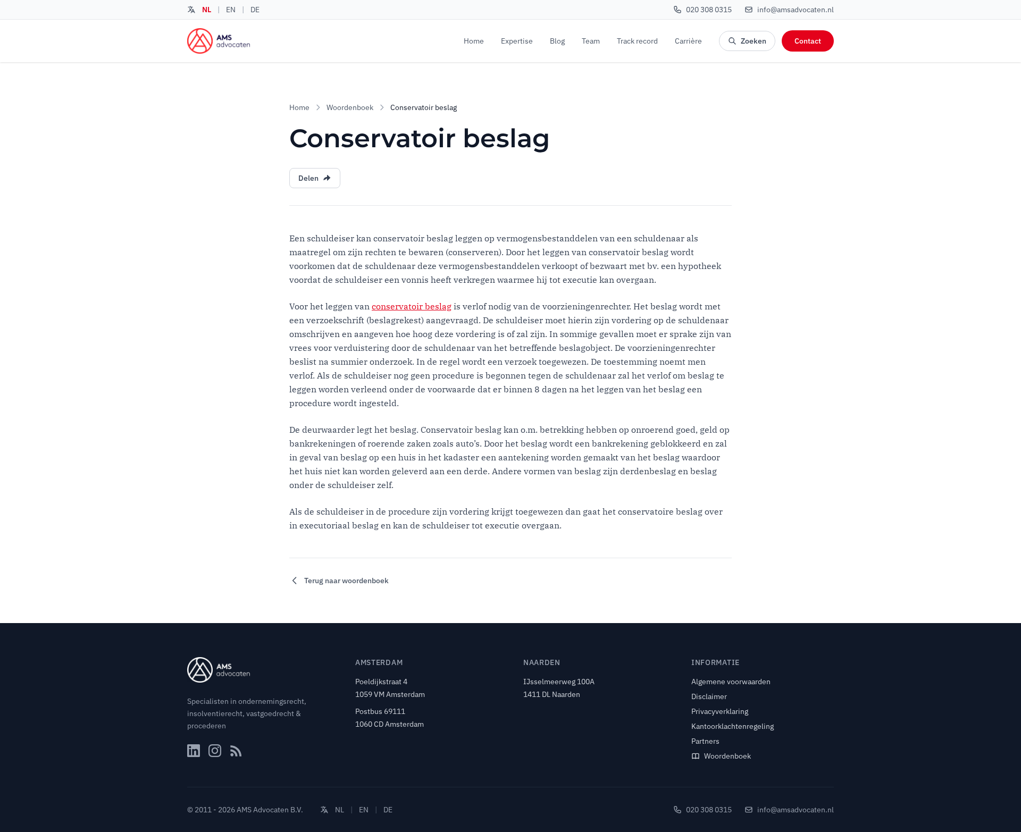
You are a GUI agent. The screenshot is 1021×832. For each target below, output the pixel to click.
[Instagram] (214, 750)
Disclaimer (709, 696)
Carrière (688, 41)
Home (474, 41)
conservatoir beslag (411, 306)
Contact (807, 41)
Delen (308, 178)
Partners (705, 741)
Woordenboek (350, 107)
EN (231, 9)
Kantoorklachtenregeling (732, 726)
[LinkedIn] (193, 750)
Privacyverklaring (719, 711)
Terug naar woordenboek (346, 580)
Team (591, 41)
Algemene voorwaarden (731, 681)
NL (206, 9)
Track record (637, 41)
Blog (557, 41)
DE (255, 9)
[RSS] (236, 750)
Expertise (517, 41)
